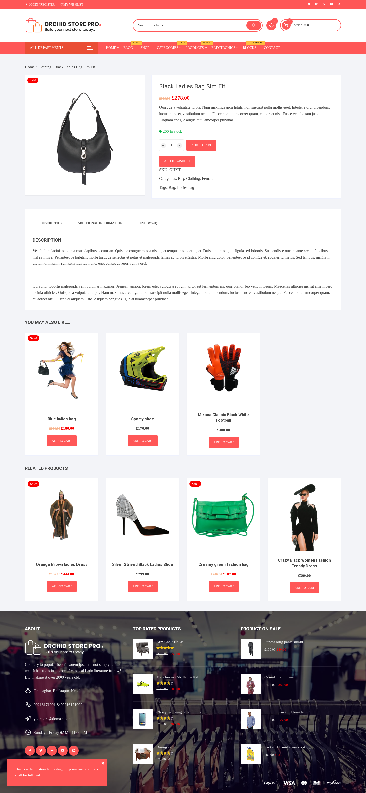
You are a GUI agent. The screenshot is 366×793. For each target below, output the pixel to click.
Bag (181, 178)
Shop (144, 48)
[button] (136, 84)
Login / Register (41, 4)
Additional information (100, 223)
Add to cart (201, 145)
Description (51, 223)
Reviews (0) (147, 223)
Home (111, 48)
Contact (272, 48)
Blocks (251, 46)
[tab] (51, 223)
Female (207, 178)
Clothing (44, 67)
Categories (169, 46)
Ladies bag (185, 187)
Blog (130, 46)
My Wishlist (73, 4)
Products (197, 46)
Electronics (223, 48)
